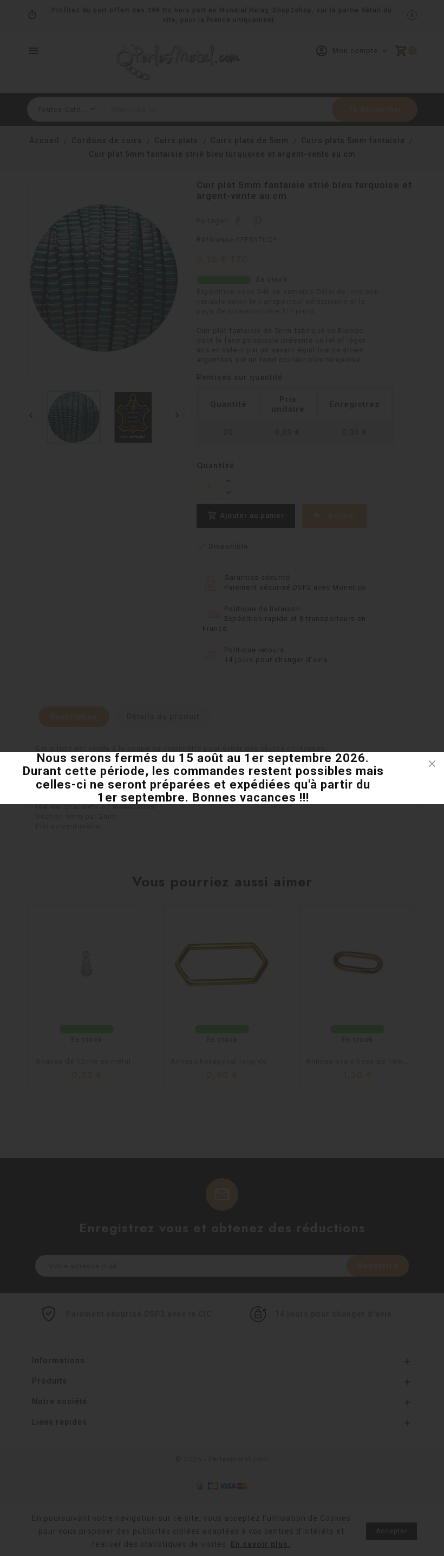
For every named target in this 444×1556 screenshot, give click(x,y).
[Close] (432, 764)
